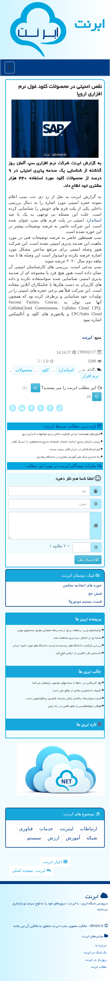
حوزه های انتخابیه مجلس (82, 585)
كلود (45, 370)
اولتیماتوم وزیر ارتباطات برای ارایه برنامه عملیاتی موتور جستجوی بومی (59, 630)
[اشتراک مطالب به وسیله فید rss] (13, 407)
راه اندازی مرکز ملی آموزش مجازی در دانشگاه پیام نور (68, 457)
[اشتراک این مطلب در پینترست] (31, 407)
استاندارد (93, 220)
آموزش (73, 837)
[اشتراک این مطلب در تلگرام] (59, 407)
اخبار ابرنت (53, 862)
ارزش (53, 837)
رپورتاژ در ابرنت (95, 960)
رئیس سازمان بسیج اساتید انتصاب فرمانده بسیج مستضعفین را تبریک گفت (56, 442)
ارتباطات (88, 828)
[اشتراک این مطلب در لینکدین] (22, 407)
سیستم (34, 837)
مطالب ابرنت (98, 967)
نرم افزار (90, 376)
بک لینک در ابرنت (95, 952)
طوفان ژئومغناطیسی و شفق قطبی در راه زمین (74, 706)
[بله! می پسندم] (35, 387)
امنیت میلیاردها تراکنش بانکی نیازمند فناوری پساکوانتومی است (63, 698)
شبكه (92, 837)
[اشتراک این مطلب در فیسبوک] (50, 407)
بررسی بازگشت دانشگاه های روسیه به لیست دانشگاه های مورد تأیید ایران (57, 645)
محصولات (24, 370)
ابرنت (90, 23)
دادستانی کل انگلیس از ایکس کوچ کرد (78, 653)
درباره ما (100, 945)
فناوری (26, 828)
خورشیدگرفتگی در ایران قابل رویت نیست (74, 449)
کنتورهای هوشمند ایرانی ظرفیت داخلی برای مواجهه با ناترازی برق (61, 434)
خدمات (46, 828)
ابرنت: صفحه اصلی (29, 870)
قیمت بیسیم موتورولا (85, 601)
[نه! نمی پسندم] (96, 396)
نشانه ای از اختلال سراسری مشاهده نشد (77, 638)
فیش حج (95, 593)
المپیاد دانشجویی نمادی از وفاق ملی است (77, 690)
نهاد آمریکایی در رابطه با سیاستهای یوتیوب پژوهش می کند (66, 683)
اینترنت (66, 828)
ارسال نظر (86, 560)
